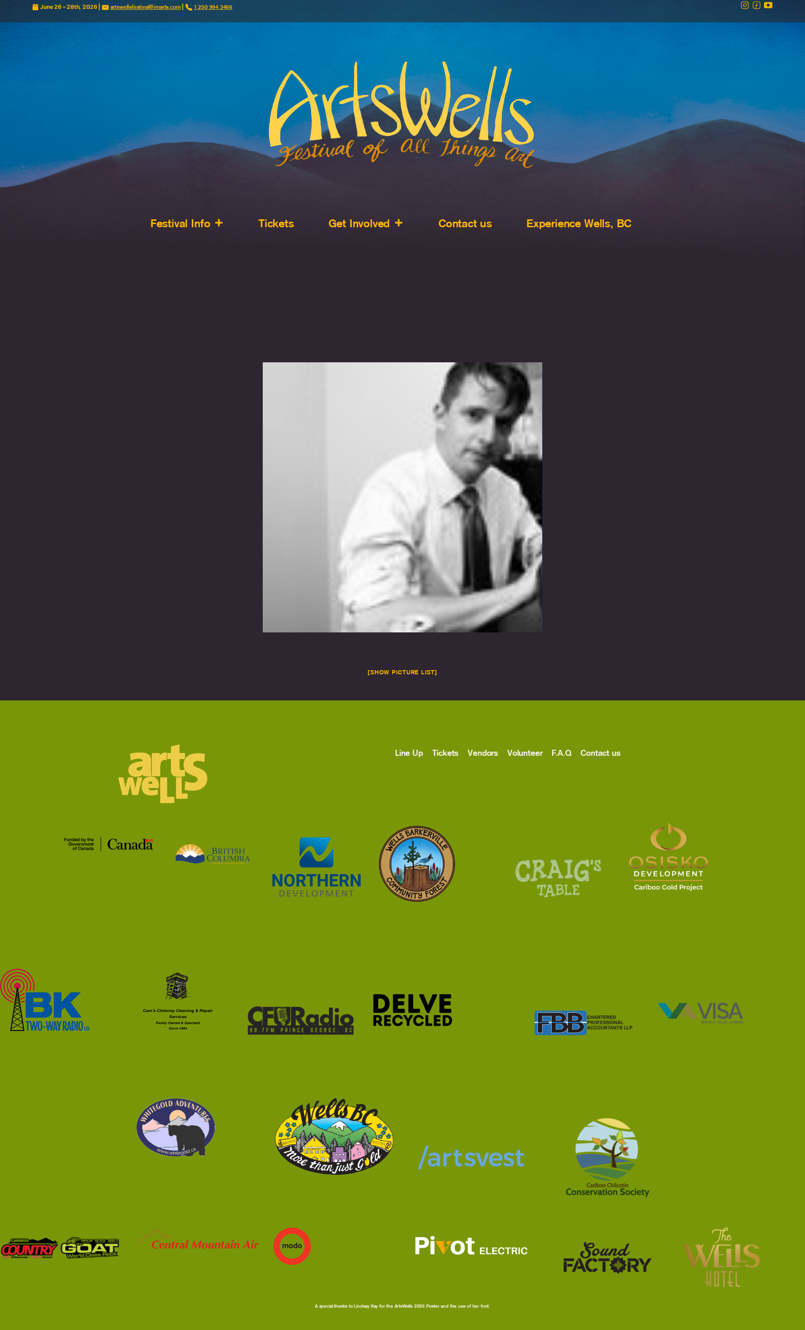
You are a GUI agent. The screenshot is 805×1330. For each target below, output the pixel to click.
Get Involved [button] (359, 223)
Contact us (465, 223)
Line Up (409, 753)
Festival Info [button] (180, 223)
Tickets (276, 223)
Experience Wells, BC (578, 223)
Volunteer (524, 753)
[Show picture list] (402, 672)
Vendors (483, 753)
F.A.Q (561, 753)
